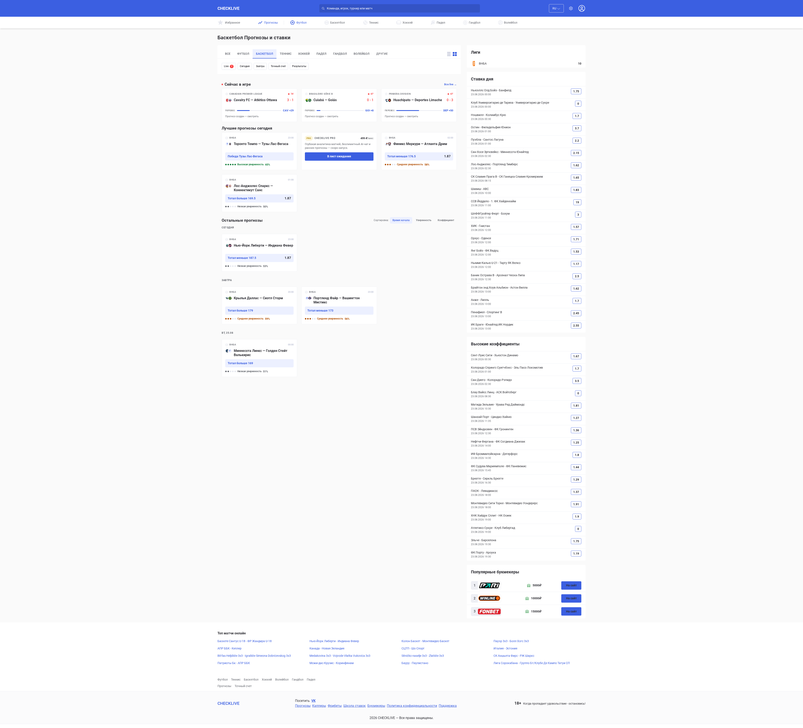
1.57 (576, 227)
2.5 (577, 276)
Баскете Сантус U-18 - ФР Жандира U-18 (244, 641)
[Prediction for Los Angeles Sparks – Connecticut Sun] (259, 193)
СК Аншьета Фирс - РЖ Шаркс (514, 655)
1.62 (576, 165)
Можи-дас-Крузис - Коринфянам (331, 663)
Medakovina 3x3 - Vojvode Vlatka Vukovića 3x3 (339, 655)
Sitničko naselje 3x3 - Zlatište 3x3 (423, 655)
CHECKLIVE (228, 8)
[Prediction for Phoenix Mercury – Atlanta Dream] (418, 151)
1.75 (576, 91)
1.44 (576, 467)
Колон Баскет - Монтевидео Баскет (425, 641)
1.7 (577, 116)
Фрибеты (335, 706)
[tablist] (329, 54)
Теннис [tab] (286, 53)
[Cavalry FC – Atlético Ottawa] (259, 105)
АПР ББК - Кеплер (229, 648)
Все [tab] (227, 53)
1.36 (576, 430)
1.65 (576, 177)
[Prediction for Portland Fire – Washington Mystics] (339, 305)
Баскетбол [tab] (264, 53)
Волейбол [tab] (362, 53)
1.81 (576, 405)
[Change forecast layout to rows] (449, 54)
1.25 (576, 442)
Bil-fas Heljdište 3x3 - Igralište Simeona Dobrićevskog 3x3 (254, 655)
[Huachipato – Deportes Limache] (418, 105)
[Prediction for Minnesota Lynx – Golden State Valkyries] (259, 358)
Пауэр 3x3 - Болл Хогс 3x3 (511, 641)
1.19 (576, 553)
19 (577, 202)
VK (313, 701)
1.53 (576, 251)
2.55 (576, 325)
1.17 (576, 264)
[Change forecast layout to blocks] (455, 54)
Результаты (299, 66)
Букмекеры (376, 706)
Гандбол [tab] (340, 53)
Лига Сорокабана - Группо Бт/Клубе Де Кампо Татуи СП (532, 663)
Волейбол (282, 679)
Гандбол (297, 679)
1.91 (576, 504)
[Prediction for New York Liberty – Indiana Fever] (259, 252)
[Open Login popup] (582, 8)
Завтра (260, 66)
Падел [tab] (321, 53)
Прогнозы (224, 686)
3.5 (577, 381)
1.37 (576, 492)
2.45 (576, 313)
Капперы (319, 706)
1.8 (577, 455)
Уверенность (423, 220)
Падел (311, 679)
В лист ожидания (339, 156)
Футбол (222, 679)
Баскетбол (251, 679)
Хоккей (267, 679)
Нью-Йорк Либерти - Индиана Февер (334, 641)
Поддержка (448, 706)
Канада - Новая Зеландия (326, 648)
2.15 (576, 153)
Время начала (401, 220)
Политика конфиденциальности (412, 706)
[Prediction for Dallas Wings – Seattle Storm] (259, 305)
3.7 (577, 128)
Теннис (235, 679)
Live (228, 66)
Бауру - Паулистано (415, 663)
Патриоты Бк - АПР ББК (233, 663)
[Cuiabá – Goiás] (339, 105)
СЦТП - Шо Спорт (413, 648)
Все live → (450, 84)
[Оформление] (571, 8)
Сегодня (245, 66)
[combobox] (556, 8)
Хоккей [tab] (304, 53)
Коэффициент (446, 220)
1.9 (577, 516)
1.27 (576, 418)
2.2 (577, 140)
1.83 (576, 190)
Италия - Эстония (505, 648)
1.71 (576, 239)
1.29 (576, 479)
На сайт (571, 585)
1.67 (576, 356)
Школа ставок (354, 706)
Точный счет (278, 66)
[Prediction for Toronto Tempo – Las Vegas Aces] (259, 151)
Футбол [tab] (243, 53)
